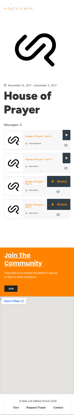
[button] (63, 9)
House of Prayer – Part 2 (34, 182)
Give (16, 407)
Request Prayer (36, 407)
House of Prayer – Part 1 (34, 205)
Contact (58, 407)
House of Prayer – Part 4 (38, 136)
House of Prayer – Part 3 (38, 159)
